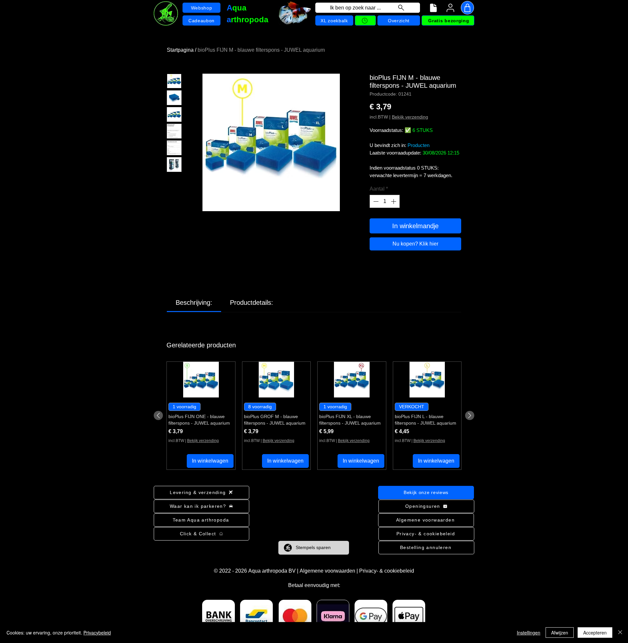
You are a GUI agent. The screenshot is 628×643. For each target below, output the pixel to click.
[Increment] (394, 201)
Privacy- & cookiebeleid (386, 571)
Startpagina (180, 50)
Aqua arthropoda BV (272, 571)
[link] (194, 302)
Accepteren (595, 632)
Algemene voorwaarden (327, 571)
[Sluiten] (620, 632)
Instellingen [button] (528, 632)
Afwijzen (559, 632)
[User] (450, 7)
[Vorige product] (158, 415)
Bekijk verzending (410, 116)
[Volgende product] (469, 415)
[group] (314, 415)
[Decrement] (375, 201)
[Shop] (467, 7)
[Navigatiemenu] (433, 7)
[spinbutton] (385, 201)
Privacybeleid (97, 632)
